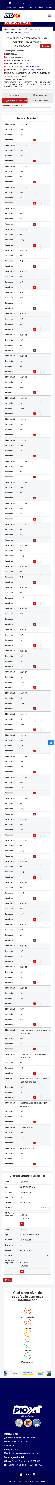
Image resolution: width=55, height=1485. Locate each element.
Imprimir (46, 46)
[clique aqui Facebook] (21, 1474)
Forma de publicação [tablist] (17, 101)
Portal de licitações (37, 29)
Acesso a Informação (19, 29)
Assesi (18, 1482)
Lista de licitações (13, 32)
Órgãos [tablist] (15, 95)
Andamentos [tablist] (41, 95)
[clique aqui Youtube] (27, 1474)
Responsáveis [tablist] (41, 101)
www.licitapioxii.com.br (28, 67)
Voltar (8, 1280)
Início (6, 29)
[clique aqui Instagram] (34, 1474)
